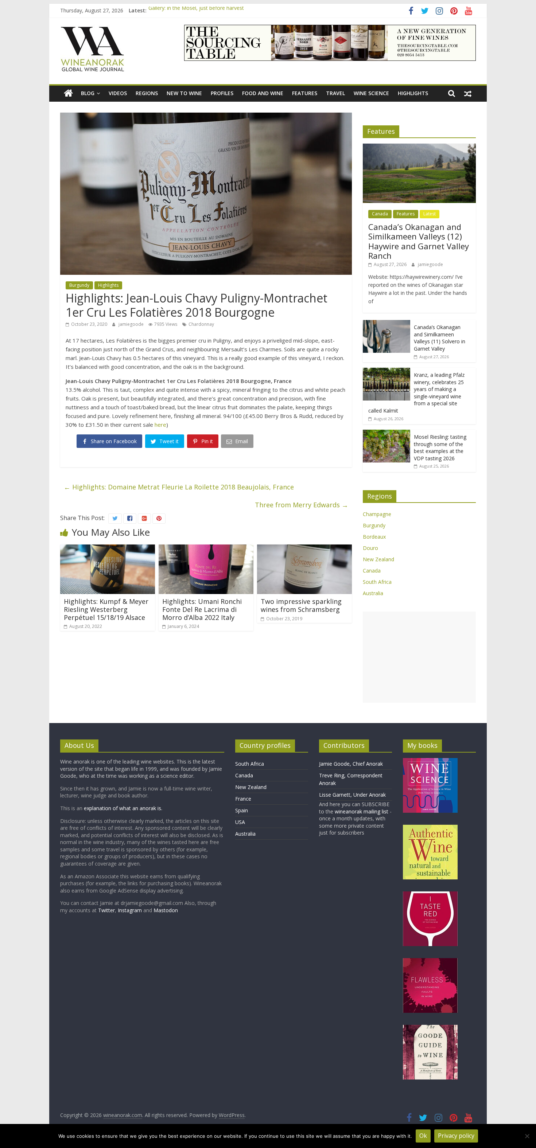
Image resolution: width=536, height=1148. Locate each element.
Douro (370, 547)
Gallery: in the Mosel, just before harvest (196, 10)
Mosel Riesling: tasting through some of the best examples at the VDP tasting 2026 (440, 447)
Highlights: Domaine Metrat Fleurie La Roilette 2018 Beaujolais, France (179, 487)
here (160, 424)
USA (240, 822)
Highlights (413, 93)
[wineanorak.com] (68, 93)
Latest (429, 214)
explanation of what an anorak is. (123, 808)
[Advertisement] (419, 657)
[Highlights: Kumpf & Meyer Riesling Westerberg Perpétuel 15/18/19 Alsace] (107, 549)
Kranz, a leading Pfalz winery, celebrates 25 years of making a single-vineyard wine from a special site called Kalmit (416, 392)
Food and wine (262, 93)
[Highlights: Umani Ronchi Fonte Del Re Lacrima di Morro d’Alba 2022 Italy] (206, 549)
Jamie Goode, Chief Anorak (351, 763)
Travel (335, 93)
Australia (373, 593)
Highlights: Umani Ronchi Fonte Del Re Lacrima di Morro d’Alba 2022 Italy (202, 609)
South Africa (377, 581)
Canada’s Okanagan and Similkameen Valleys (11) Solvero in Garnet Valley (439, 338)
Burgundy (79, 285)
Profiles (222, 93)
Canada (380, 214)
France (243, 798)
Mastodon (166, 910)
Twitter (106, 910)
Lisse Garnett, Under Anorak (352, 794)
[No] (527, 1136)
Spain (241, 810)
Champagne (377, 514)
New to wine (184, 93)
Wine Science (371, 93)
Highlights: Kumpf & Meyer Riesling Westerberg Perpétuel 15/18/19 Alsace (106, 609)
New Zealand (378, 559)
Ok (423, 1136)
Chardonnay (201, 324)
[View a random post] (468, 93)
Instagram (130, 910)
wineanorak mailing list (361, 811)
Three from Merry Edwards (301, 504)
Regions (147, 93)
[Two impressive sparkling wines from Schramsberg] (304, 549)
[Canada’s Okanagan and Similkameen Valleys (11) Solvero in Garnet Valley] (386, 323)
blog (87, 93)
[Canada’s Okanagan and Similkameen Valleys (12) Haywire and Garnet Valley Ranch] (419, 147)
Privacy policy (456, 1136)
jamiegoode (132, 324)
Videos (118, 93)
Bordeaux (374, 536)
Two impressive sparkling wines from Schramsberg (301, 605)
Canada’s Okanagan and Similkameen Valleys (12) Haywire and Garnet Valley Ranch (418, 241)
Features (304, 93)
